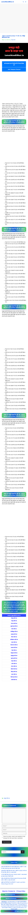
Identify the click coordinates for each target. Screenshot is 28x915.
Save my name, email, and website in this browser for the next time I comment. (14, 837)
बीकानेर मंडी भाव (14, 669)
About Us (4, 891)
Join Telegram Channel (14, 69)
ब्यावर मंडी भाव (14, 674)
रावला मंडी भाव (14, 642)
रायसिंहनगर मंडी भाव (14, 639)
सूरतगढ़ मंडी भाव (14, 658)
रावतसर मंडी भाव (14, 647)
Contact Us (12, 891)
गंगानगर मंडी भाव (14, 623)
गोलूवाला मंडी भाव (14, 652)
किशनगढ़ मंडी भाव (14, 677)
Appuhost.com (19, 898)
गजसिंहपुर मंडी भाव (14, 631)
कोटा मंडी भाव (14, 628)
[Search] (22, 851)
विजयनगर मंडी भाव (14, 644)
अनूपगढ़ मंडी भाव (14, 634)
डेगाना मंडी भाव (14, 666)
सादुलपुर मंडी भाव (14, 655)
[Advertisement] (14, 19)
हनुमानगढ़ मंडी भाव (14, 626)
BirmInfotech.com (19, 894)
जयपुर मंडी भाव (14, 620)
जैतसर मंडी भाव (14, 636)
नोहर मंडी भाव (14, 650)
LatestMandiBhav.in (7, 2)
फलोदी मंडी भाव (14, 679)
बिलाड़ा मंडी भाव (14, 671)
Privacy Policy (21, 891)
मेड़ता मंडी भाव (14, 661)
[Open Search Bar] (23, 2)
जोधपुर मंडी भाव (14, 618)
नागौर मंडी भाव (14, 663)
